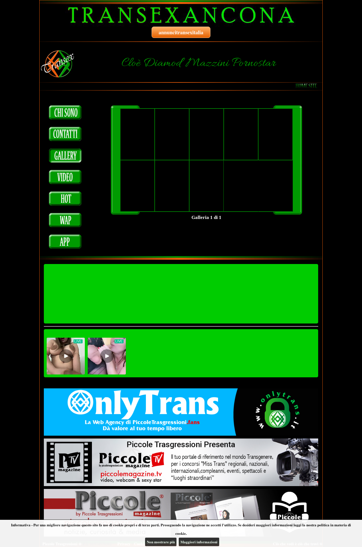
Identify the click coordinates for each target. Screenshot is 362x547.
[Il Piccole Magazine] (181, 513)
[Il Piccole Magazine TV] (181, 462)
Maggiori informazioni (198, 541)
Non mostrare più (161, 541)
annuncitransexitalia (181, 32)
